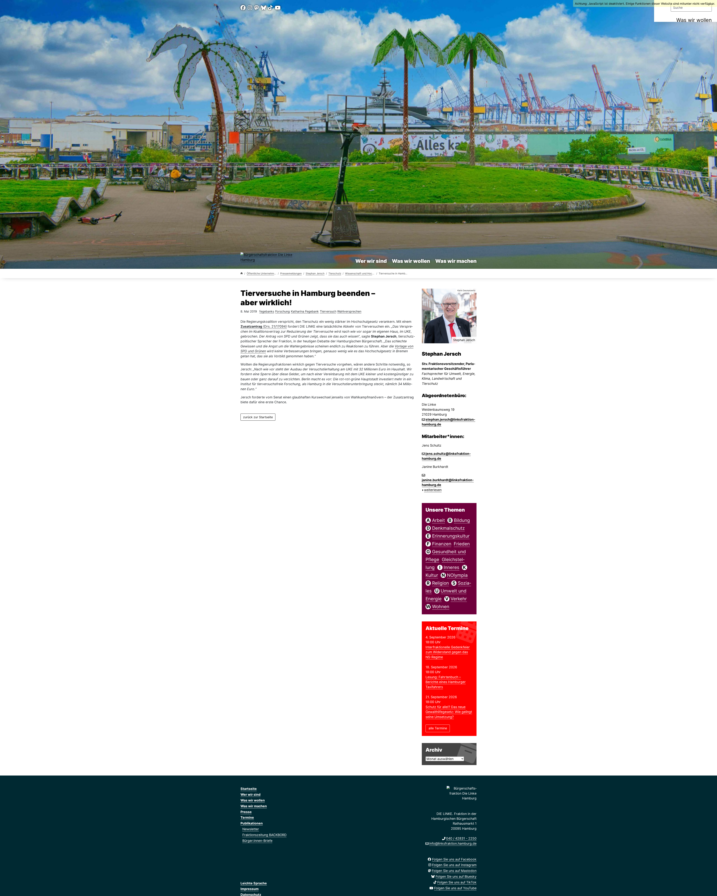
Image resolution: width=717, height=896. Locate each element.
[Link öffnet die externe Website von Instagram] (250, 7)
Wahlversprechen (349, 311)
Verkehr (459, 598)
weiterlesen (433, 490)
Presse (246, 812)
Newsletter (250, 829)
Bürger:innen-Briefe (257, 841)
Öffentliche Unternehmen (262, 273)
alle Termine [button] (438, 728)
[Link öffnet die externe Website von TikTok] (270, 7)
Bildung (462, 520)
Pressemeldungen (291, 273)
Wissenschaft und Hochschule (363, 273)
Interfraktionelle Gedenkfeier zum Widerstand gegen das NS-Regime (448, 652)
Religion (440, 583)
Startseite (248, 789)
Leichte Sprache (253, 883)
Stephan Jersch (315, 273)
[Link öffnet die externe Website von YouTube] (277, 7)
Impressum (249, 889)
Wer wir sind (371, 261)
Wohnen (440, 606)
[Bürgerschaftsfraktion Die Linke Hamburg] (241, 273)
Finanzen (441, 544)
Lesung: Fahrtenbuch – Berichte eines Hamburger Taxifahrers (446, 682)
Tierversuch (328, 311)
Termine (247, 817)
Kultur (432, 575)
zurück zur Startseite (258, 417)
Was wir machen (456, 261)
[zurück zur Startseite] (269, 258)
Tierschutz (334, 273)
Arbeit (438, 520)
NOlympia (457, 575)
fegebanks (266, 311)
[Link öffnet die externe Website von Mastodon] (256, 7)
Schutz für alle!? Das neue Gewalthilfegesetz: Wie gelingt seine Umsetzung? (449, 712)
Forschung (282, 311)
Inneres (451, 567)
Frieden (462, 544)
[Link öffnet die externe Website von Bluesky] (263, 7)
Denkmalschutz (448, 528)
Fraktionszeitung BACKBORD (264, 835)
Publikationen (251, 823)
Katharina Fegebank (305, 311)
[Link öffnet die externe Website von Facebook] (243, 7)
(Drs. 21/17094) (263, 326)
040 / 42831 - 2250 (461, 838)
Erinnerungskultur (451, 536)
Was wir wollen (694, 20)
